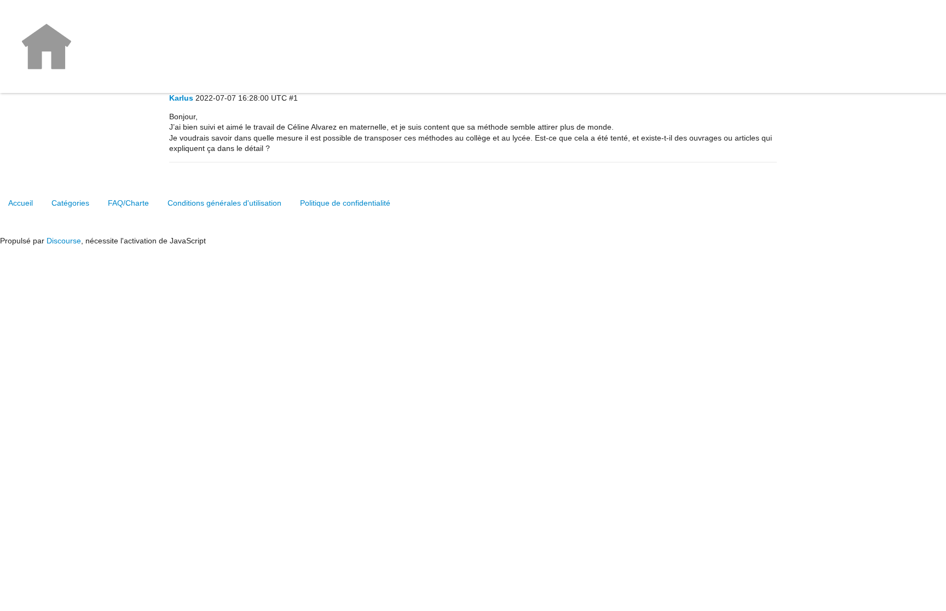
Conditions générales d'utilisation (224, 203)
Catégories (70, 203)
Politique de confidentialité (345, 203)
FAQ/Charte (128, 203)
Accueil (20, 203)
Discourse (64, 240)
